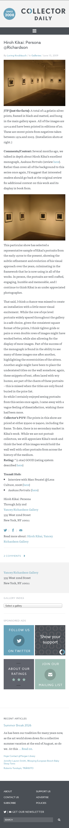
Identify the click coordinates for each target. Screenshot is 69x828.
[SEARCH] (59, 819)
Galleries (36, 55)
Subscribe (10, 803)
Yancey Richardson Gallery (21, 509)
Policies (41, 803)
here (56, 161)
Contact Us (11, 797)
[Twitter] (5, 530)
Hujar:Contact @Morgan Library (19, 756)
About (8, 791)
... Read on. (25, 748)
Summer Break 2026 (17, 725)
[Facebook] (13, 530)
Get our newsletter (26, 812)
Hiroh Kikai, (35, 536)
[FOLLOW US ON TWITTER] (5, 812)
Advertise (42, 797)
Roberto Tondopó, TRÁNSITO (18, 768)
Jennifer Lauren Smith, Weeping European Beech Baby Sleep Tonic (31, 762)
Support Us (43, 791)
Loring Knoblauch (17, 55)
